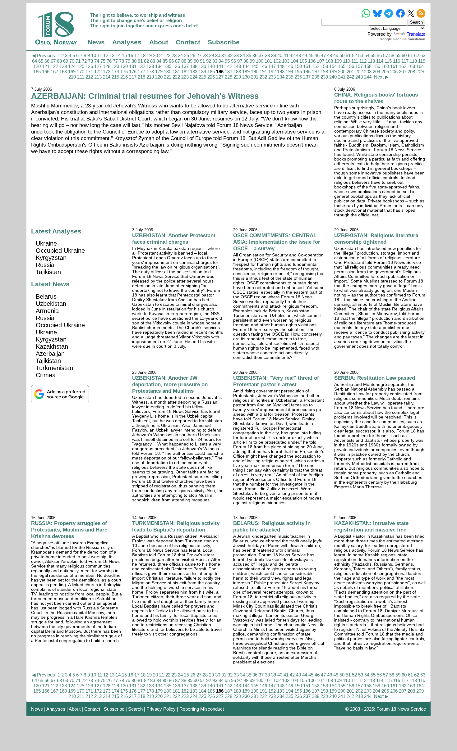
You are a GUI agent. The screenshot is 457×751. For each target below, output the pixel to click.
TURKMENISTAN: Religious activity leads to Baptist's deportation (175, 526)
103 (285, 61)
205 (385, 71)
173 (106, 71)
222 (176, 76)
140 (211, 66)
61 (410, 55)
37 (261, 55)
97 (239, 61)
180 (167, 71)
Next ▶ (381, 76)
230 (246, 76)
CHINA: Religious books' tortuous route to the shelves (376, 98)
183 (193, 71)
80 (134, 61)
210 (72, 76)
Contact (188, 42)
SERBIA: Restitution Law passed (374, 378)
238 (315, 76)
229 (237, 76)
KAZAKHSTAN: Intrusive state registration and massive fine (371, 526)
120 (37, 66)
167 (54, 71)
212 (89, 76)
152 (315, 66)
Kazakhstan (52, 346)
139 (202, 66)
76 (109, 61)
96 (233, 61)
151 (307, 66)
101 (268, 61)
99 (252, 61)
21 (161, 55)
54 (366, 55)
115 (388, 61)
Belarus (46, 296)
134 (159, 66)
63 (422, 55)
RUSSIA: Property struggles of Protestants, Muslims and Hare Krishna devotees (69, 529)
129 (115, 66)
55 (373, 55)
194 (289, 71)
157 (359, 66)
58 (391, 55)
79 (127, 61)
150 (298, 66)
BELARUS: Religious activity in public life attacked (272, 526)
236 (298, 76)
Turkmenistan (54, 367)
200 (341, 71)
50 (341, 55)
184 (202, 71)
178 (150, 71)
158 (368, 66)
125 (80, 66)
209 (420, 71)
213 (98, 76)
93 (214, 61)
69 (65, 61)
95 (227, 61)
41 (286, 55)
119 (421, 61)
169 (72, 71)
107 (320, 61)
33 (236, 55)
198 (324, 71)
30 (217, 55)
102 (277, 61)
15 (124, 55)
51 (348, 55)
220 (159, 76)
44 (304, 55)
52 (354, 55)
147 (272, 66)
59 (397, 55)
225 (202, 76)
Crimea (46, 375)
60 (404, 55)
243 (359, 76)
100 (259, 61)
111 (354, 61)
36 (254, 55)
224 (193, 76)
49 (335, 55)
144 (246, 66)
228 (228, 76)
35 (248, 55)
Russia (45, 264)
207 (402, 71)
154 (333, 66)
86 (171, 61)
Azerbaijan (50, 353)
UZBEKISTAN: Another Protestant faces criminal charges (173, 238)
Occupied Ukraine (60, 250)
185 (211, 71)
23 (174, 55)
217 (132, 76)
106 (312, 61)
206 (394, 71)
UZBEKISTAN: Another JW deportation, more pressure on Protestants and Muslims (170, 384)
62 (416, 55)
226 (211, 76)
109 (338, 61)
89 (189, 61)
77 (115, 61)
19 (149, 55)
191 (263, 71)
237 (307, 76)
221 (167, 76)
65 (40, 61)
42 (292, 55)
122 (54, 66)
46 (317, 55)
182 (185, 71)
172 (98, 71)
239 (324, 76)
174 (115, 71)
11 (99, 55)
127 (98, 66)
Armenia (47, 310)
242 (350, 76)
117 (405, 61)
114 (379, 61)
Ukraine (46, 243)
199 (333, 71)
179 (159, 71)
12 (105, 55)
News (96, 42)
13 (111, 55)
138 (193, 66)
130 (124, 66)
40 (279, 55)
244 (368, 76)
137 (185, 66)
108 (329, 61)
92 (208, 61)
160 (385, 66)
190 (254, 71)
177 (141, 71)
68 (59, 61)
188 (237, 71)
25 (186, 55)
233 (272, 76)
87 (177, 61)
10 (93, 55)
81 (140, 61)
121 (45, 66)
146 (263, 66)
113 (371, 61)
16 (130, 55)
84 (158, 61)
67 (53, 61)
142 (228, 66)
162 (402, 66)
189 (246, 71)
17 (136, 55)
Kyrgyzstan (51, 257)
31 (223, 55)
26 (192, 55)
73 (90, 61)
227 (220, 76)
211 (80, 76)
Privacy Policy (161, 709)
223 (185, 76)
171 (89, 71)
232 (263, 76)
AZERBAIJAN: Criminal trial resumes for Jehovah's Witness (145, 96)
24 (180, 55)
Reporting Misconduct (201, 709)
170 (80, 71)
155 (341, 66)
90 (196, 61)
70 (71, 61)
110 (346, 61)
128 (106, 66)
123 (63, 66)
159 (376, 66)
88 (183, 61)
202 (359, 71)
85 (165, 61)
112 (363, 61)
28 (205, 55)
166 (45, 71)
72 (84, 61)
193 (280, 71)
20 (155, 55)
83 (152, 61)
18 (143, 55)
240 (333, 76)
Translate (416, 34)
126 (89, 66)
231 (254, 76)
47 (323, 55)
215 (115, 76)
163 (411, 66)
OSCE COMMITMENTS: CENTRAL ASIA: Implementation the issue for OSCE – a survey (276, 241)
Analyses (126, 42)
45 (310, 55)
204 (376, 71)
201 (350, 71)
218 (141, 76)
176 (132, 71)
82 (146, 61)
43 (298, 55)
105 (303, 61)
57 (385, 55)
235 (289, 76)
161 (394, 66)
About (158, 42)
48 (329, 55)
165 (37, 71)
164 (420, 66)
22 (167, 55)
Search (135, 709)
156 (350, 66)
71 (78, 61)
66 (46, 61)
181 (176, 71)
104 (294, 61)
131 (132, 66)
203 (368, 71)
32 (230, 55)
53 (360, 55)
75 (102, 61)
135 (167, 66)
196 (307, 71)
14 (118, 55)
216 (124, 76)
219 (150, 76)
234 (280, 76)
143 (237, 66)
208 (411, 71)
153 (324, 66)
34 (242, 55)
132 (141, 66)
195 (298, 71)
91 (202, 61)
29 (211, 55)
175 (124, 71)
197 (315, 71)
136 (176, 66)
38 (267, 55)
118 (413, 61)
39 (273, 55)
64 (34, 61)
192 (272, 71)
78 (121, 61)
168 (63, 71)
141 (220, 66)
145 (254, 66)
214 (106, 76)
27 (198, 55)
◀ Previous (43, 55)
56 (379, 55)
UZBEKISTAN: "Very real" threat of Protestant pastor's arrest (276, 381)
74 (96, 61)
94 (221, 61)
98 (245, 61)
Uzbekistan (51, 303)
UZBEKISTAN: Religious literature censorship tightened (376, 238)
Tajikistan (48, 272)
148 (280, 66)
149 (289, 66)
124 (72, 66)
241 (341, 76)
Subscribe (224, 42)
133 (150, 66)
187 (228, 71)
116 (396, 61)
